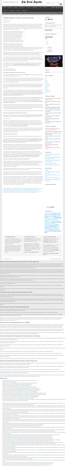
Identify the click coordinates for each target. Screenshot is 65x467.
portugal (51, 228)
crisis (58, 216)
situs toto (44, 282)
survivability (33, 192)
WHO (37, 192)
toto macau (25, 303)
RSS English (11, 10)
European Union (52, 220)
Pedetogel (21, 391)
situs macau (36, 405)
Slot (30, 396)
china (51, 214)
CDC (23, 188)
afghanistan (46, 213)
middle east (47, 226)
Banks (53, 213)
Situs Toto (45, 298)
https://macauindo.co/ (8, 388)
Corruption (35, 7)
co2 (50, 216)
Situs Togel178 (12, 371)
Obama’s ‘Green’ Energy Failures (50, 163)
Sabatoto (38, 419)
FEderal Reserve (48, 222)
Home (5, 7)
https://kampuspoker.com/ (21, 395)
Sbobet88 (6, 453)
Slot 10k (44, 338)
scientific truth (27, 192)
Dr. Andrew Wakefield (11, 189)
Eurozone (57, 220)
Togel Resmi (12, 463)
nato (57, 226)
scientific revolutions (18, 192)
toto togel (27, 312)
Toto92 (28, 413)
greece (53, 225)
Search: (48, 2)
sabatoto (29, 369)
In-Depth (28, 7)
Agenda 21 (50, 213)
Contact (5, 10)
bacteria (20, 188)
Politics (26, 13)
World (4, 13)
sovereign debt (47, 229)
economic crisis (51, 217)
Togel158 (21, 384)
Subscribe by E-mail (50, 23)
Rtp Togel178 (7, 381)
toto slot (34, 288)
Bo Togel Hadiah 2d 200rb (48, 269)
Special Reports (32, 13)
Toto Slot (13, 330)
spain (50, 229)
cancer (47, 214)
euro (56, 219)
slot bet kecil (38, 341)
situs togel (37, 394)
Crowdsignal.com (50, 51)
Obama (47, 228)
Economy (10, 7)
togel (22, 358)
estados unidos (52, 219)
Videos (44, 7)
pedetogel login (56, 278)
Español (18, 10)
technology (54, 229)
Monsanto (52, 226)
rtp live (52, 324)
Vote (49, 47)
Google (54, 223)
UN (57, 229)
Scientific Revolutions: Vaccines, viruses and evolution (18, 18)
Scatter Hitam (24, 314)
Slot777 (60, 332)
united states (57, 231)
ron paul (55, 228)
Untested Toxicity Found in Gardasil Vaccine (52, 164)
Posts (54, 7)
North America (20, 13)
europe (46, 220)
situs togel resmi (40, 409)
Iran (59, 225)
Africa (49, 13)
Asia (38, 13)
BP (45, 214)
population (11, 192)
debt (46, 218)
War (40, 7)
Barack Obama (58, 213)
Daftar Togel (37, 265)
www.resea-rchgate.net (16, 380)
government (48, 225)
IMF (56, 225)
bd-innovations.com (39, 275)
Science (15, 7)
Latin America (43, 13)
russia (59, 228)
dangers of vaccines (28, 188)
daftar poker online (26, 398)
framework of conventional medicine (23, 189)
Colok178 (15, 399)
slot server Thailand (16, 344)
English (9, 13)
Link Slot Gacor (19, 309)
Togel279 (17, 441)
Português (24, 10)
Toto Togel (27, 285)
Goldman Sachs (50, 223)
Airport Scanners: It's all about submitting (52, 177)
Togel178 (2, 374)
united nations (48, 231)
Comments (59, 7)
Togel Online (28, 353)
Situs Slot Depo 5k (6, 317)
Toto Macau (51, 294)
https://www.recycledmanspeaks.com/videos (25, 393)
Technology (22, 7)
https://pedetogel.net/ (31, 389)
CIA (54, 215)
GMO (46, 223)
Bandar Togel (48, 465)
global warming (56, 222)
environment (46, 219)
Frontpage (46, 170)
